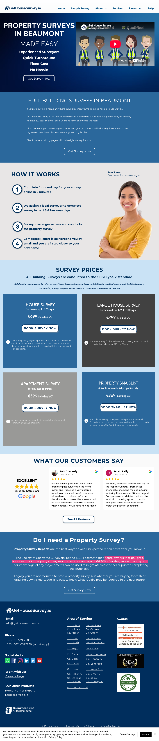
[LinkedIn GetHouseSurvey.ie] (26, 660)
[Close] (155, 734)
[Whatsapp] (7, 660)
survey (76, 187)
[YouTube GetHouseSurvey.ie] (39, 660)
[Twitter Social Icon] (33, 660)
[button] (118, 8)
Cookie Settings (127, 734)
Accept (145, 734)
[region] (40, 331)
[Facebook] (13, 660)
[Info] (8, 342)
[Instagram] (20, 660)
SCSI (80, 558)
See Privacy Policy (53, 737)
